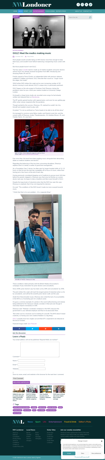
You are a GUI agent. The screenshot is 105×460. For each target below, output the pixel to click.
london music (17, 410)
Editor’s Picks (85, 422)
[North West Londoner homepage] (32, 4)
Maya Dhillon (30, 56)
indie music (42, 407)
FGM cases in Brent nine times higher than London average (59, 396)
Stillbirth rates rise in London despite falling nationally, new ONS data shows (18, 397)
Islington (28, 440)
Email (15, 365)
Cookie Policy (79, 457)
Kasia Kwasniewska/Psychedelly (30, 154)
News (20, 11)
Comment (16, 357)
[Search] (90, 17)
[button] (102, 441)
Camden (25, 70)
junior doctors (52, 407)
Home (15, 11)
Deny (82, 453)
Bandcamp (35, 97)
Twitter (86, 4)
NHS (34, 410)
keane (60, 407)
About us (78, 11)
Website (15, 369)
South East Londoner (50, 438)
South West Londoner (50, 441)
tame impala (17, 413)
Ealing (37, 435)
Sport (26, 11)
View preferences (96, 453)
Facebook (78, 4)
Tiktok (90, 4)
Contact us (87, 11)
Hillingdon (38, 439)
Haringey (38, 437)
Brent (37, 433)
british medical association (21, 407)
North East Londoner (50, 434)
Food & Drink (50, 11)
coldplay (34, 407)
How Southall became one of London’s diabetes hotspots (45, 396)
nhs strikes (41, 410)
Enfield (28, 437)
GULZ (15, 319)
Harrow (28, 439)
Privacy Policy (86, 457)
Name (15, 361)
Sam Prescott (32, 324)
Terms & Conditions (16, 441)
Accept (69, 453)
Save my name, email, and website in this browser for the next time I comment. (38, 374)
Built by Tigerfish (36, 457)
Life (30, 11)
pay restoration (51, 410)
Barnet (28, 433)
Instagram (82, 4)
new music (27, 410)
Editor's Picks (61, 11)
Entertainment (38, 11)
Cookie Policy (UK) (18, 446)
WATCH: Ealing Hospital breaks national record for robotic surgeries (31, 396)
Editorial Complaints (16, 436)
